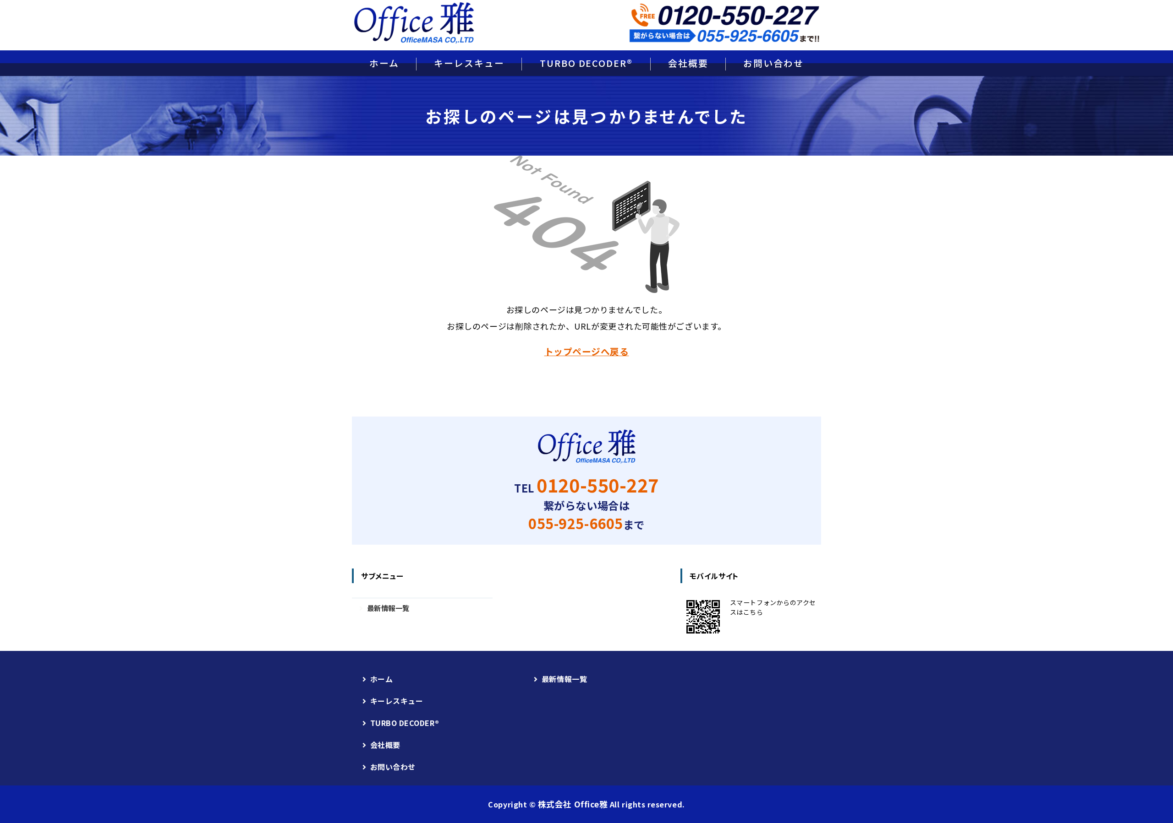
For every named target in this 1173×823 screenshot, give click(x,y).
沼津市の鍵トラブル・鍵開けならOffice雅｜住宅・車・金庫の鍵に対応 (414, 23)
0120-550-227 (597, 484)
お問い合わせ (773, 63)
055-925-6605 (575, 523)
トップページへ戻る (586, 351)
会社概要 (688, 63)
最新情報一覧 (388, 608)
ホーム (384, 63)
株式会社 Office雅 (573, 804)
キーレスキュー (469, 63)
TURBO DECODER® (586, 63)
